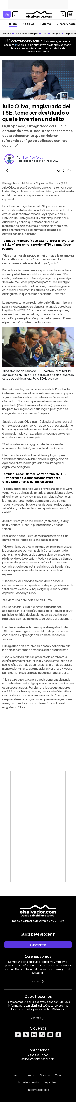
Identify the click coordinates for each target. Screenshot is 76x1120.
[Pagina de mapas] (63, 14)
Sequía (7, 33)
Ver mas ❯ (37, 981)
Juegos (55, 33)
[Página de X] (26, 1036)
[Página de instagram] (34, 1036)
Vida (58, 1075)
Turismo (45, 23)
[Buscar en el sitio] (15, 14)
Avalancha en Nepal (26, 33)
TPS (44, 33)
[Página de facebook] (18, 1036)
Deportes (50, 1082)
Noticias (28, 23)
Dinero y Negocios (37, 1089)
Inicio (13, 23)
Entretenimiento (28, 1082)
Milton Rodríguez (32, 157)
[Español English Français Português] (70, 14)
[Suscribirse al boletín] (7, 14)
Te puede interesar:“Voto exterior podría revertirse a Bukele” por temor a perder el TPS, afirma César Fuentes (38, 244)
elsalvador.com (62, 44)
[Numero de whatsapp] (42, 1036)
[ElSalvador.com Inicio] (39, 14)
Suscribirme (38, 945)
